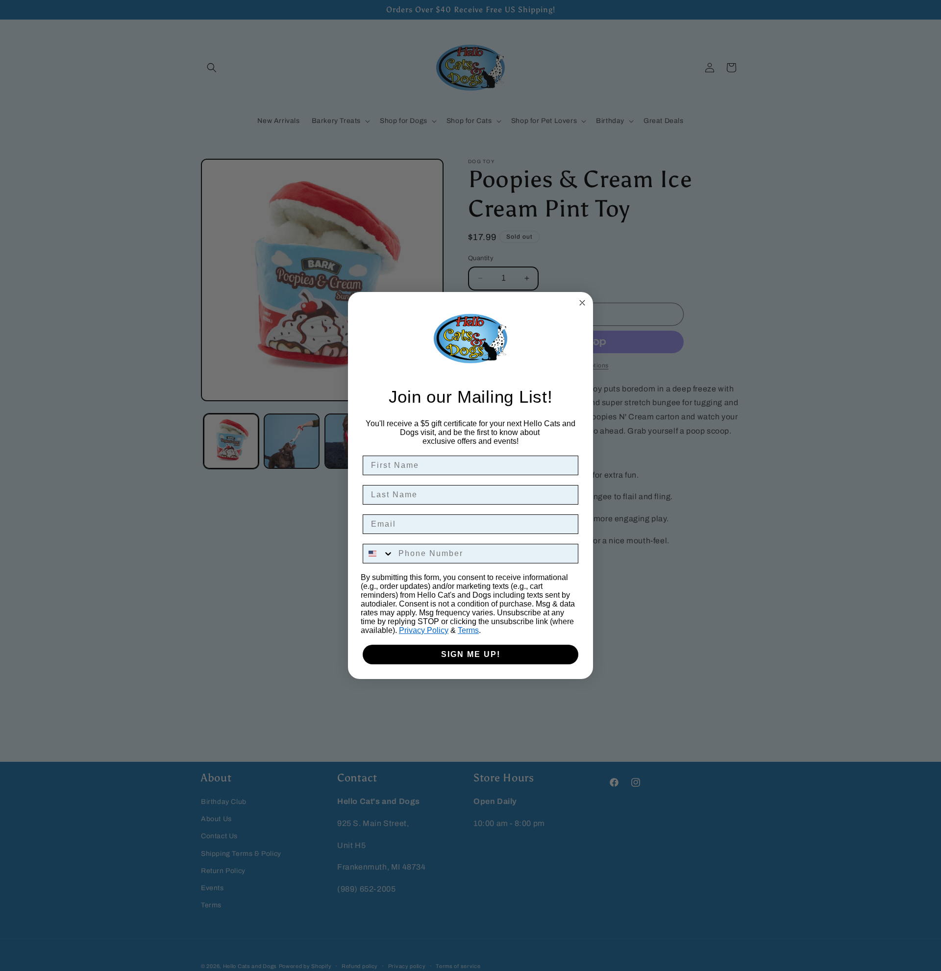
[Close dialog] (582, 303)
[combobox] (378, 553)
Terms (468, 630)
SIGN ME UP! (470, 654)
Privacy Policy (423, 630)
